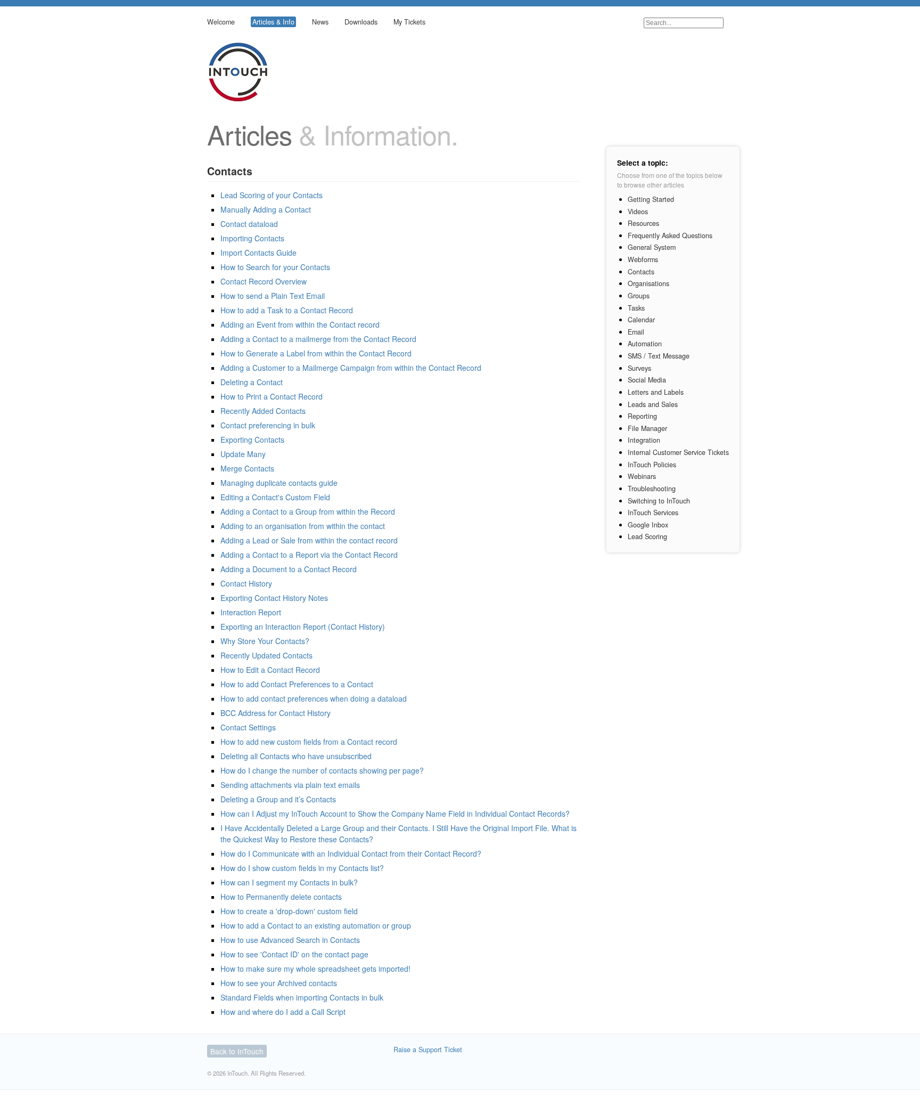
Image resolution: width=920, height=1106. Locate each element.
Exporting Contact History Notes (274, 597)
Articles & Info (273, 22)
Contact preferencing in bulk (267, 425)
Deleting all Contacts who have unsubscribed (296, 756)
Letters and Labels (656, 392)
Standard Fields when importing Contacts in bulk (301, 997)
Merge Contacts (247, 468)
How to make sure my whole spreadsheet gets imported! (315, 968)
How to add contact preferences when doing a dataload (313, 698)
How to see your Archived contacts (278, 983)
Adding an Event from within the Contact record (300, 324)
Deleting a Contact (251, 382)
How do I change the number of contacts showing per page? (322, 770)
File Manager (647, 428)
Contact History (246, 583)
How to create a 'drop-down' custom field (289, 911)
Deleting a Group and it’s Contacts (278, 799)
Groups (639, 295)
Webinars (642, 476)
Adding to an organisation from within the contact (302, 526)
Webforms (643, 259)
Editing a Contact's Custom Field (275, 497)
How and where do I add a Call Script (283, 1011)
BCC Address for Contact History (275, 712)
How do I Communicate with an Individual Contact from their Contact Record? (350, 853)
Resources (643, 223)
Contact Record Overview (263, 281)
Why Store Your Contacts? (264, 641)
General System (652, 247)
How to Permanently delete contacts (281, 896)
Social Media (647, 380)
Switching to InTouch (659, 501)
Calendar (641, 319)
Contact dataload (249, 223)
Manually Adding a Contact (265, 209)
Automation (645, 343)
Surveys (639, 368)
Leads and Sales (653, 404)
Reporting (642, 416)
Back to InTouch (237, 1051)
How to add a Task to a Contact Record (286, 310)
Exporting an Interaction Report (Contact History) (302, 626)
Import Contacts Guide (258, 252)
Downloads (360, 22)
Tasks (636, 308)
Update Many (243, 454)
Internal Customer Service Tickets (678, 452)
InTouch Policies (652, 464)
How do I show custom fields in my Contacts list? (302, 868)
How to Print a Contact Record (271, 396)
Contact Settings (248, 727)
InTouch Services (653, 512)
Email (636, 332)
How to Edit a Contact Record (270, 669)
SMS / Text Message (658, 356)
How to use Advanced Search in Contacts (290, 939)
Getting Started (651, 199)
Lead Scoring (647, 536)
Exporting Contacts (252, 439)
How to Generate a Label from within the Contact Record (316, 353)
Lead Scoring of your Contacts (271, 195)
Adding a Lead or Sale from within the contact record (309, 540)
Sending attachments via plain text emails (290, 784)
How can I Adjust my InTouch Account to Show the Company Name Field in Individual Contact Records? (395, 813)
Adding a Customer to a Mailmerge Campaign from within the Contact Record (350, 367)
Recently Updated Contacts (266, 655)
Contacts (641, 271)
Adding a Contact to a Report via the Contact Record (309, 554)
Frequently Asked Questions (670, 235)
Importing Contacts (252, 238)
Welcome (221, 22)
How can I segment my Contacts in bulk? (289, 882)
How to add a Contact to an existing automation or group (315, 925)
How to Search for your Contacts (275, 267)
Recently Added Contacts (263, 410)
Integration (644, 440)
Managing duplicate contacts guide (279, 482)
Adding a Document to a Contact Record (288, 569)
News (320, 22)
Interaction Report (250, 612)
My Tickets (409, 22)
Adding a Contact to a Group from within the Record (307, 511)
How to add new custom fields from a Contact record (308, 741)
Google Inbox (648, 525)
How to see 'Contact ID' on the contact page (294, 954)
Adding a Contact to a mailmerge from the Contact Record (318, 339)
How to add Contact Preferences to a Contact (296, 684)
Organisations (648, 283)
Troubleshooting (652, 488)
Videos (638, 211)
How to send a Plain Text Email (272, 295)
